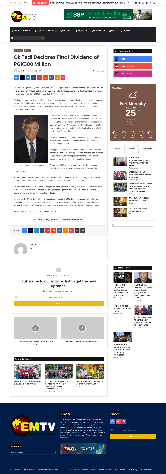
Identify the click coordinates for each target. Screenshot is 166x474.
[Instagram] (143, 2)
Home (16, 31)
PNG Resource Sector (73, 219)
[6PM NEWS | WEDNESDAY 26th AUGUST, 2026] (120, 201)
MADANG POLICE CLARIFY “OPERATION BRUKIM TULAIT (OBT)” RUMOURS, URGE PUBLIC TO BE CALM (143, 291)
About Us (72, 470)
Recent (131, 149)
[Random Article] (150, 2)
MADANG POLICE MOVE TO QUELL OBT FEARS (122, 308)
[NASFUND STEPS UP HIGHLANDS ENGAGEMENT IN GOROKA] (27, 371)
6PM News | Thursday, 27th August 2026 (138, 210)
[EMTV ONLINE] (32, 16)
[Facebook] (136, 2)
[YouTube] (139, 2)
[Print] (82, 230)
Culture (115, 470)
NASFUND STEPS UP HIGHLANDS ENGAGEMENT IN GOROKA (27, 382)
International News (97, 470)
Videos (53, 31)
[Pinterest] (39, 77)
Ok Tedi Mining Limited (46, 219)
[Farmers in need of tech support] (82, 328)
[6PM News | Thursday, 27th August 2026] (120, 212)
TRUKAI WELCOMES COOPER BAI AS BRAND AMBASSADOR (89, 382)
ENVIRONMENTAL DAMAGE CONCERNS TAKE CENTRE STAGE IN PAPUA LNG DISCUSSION (122, 349)
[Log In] (147, 2)
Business (18, 51)
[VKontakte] (51, 77)
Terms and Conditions (147, 470)
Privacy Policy (132, 470)
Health (108, 470)
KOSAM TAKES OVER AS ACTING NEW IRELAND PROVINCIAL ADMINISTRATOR (143, 321)
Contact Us (99, 31)
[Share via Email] (77, 230)
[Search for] (42, 38)
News (27, 31)
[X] (22, 77)
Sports (40, 31)
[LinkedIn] (28, 77)
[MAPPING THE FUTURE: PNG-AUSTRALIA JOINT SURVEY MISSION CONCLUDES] (123, 277)
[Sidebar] (154, 2)
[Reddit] (45, 77)
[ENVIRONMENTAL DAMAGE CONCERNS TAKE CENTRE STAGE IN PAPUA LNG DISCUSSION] (123, 337)
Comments (147, 149)
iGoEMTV (127, 31)
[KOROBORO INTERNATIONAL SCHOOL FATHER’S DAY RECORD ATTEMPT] (120, 161)
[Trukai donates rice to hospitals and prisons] (35, 328)
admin (20, 71)
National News (82, 470)
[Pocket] (63, 77)
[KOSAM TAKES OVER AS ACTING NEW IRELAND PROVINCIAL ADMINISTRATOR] (143, 310)
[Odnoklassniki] (57, 77)
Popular (117, 149)
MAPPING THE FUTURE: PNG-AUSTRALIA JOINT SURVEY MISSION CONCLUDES (121, 290)
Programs (82, 31)
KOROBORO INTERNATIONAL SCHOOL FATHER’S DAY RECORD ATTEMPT (139, 162)
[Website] (31, 248)
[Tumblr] (33, 77)
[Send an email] (23, 71)
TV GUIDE (67, 31)
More (113, 31)
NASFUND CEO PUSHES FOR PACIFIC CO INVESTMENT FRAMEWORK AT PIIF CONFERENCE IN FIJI (56, 385)
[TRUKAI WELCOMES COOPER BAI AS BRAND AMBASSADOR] (90, 371)
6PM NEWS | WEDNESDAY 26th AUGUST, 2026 (73, 3)
